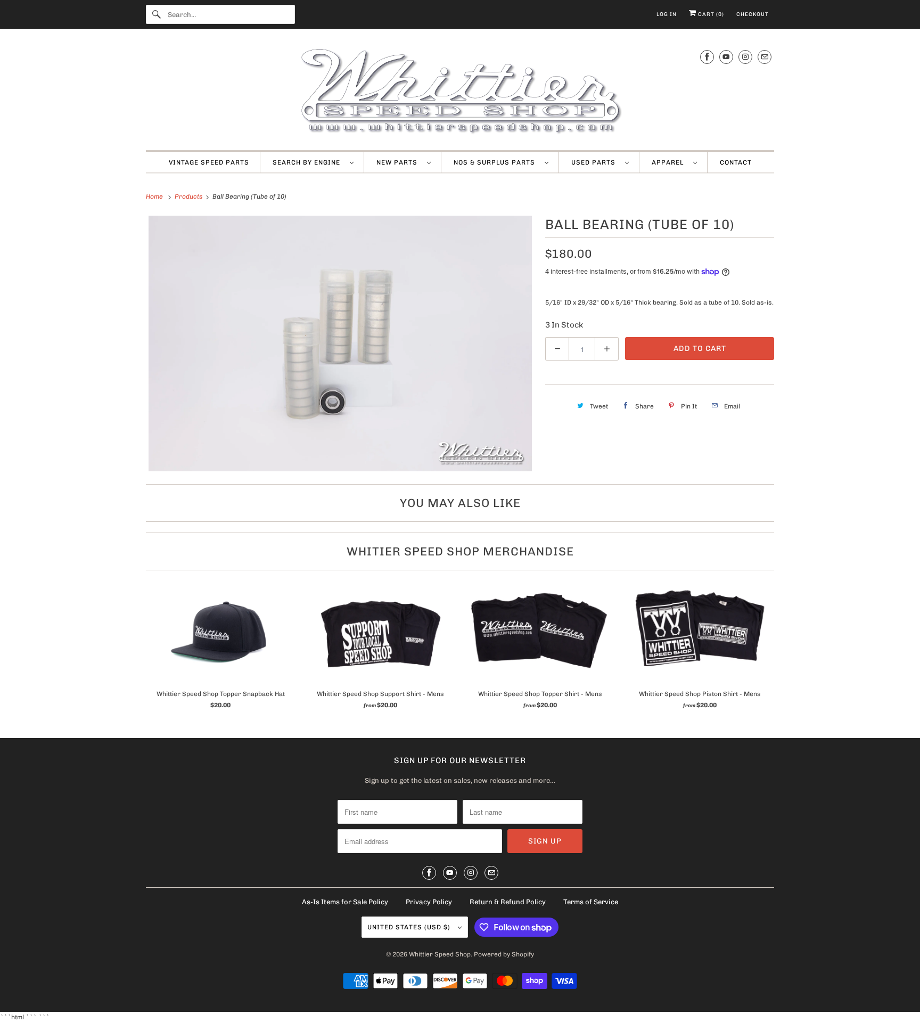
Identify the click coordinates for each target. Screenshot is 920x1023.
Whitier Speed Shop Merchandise (460, 551)
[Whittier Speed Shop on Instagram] (745, 57)
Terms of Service (590, 902)
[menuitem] (313, 162)
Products (189, 196)
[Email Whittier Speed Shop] (764, 57)
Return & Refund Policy (508, 902)
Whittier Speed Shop (440, 954)
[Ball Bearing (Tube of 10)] (340, 343)
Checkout (752, 14)
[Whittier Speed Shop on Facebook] (707, 57)
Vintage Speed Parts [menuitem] (209, 162)
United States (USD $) (410, 927)
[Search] (156, 14)
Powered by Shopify (504, 954)
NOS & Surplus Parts (496, 162)
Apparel (670, 162)
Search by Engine (308, 162)
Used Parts (595, 162)
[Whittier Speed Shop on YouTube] (726, 57)
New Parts (399, 162)
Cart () (710, 14)
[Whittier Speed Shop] (460, 92)
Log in (666, 14)
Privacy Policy (429, 902)
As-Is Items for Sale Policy (345, 902)
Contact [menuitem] (736, 162)
